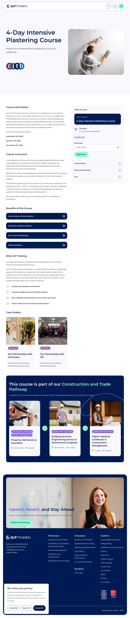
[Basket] (115, 6)
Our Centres (105, 571)
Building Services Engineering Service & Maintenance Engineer (64, 439)
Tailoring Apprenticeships (84, 547)
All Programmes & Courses (58, 561)
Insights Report (107, 559)
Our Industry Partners (83, 562)
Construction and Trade (22, 431)
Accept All (39, 608)
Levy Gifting (79, 551)
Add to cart (81, 154)
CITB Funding (106, 563)
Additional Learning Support (112, 547)
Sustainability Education (110, 540)
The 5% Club (105, 567)
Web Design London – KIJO (113, 610)
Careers (104, 551)
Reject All (27, 608)
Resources (105, 555)
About (103, 574)
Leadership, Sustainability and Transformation (58, 545)
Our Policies (105, 582)
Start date (78, 143)
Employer (13, 348)
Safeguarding (106, 544)
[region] (26, 599)
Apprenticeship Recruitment (80, 556)
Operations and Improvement (54, 555)
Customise (13, 608)
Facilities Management (21, 435)
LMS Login (78, 573)
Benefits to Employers (83, 540)
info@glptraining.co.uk (15, 550)
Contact (104, 578)
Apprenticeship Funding (84, 544)
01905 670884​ (11, 553)
